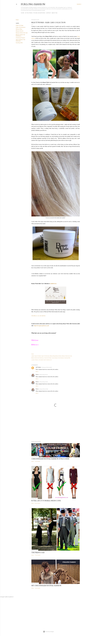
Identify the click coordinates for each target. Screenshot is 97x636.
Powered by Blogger (49, 631)
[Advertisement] (55, 427)
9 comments (37, 461)
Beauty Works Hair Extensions (20, 35)
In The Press (29, 13)
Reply (37, 371)
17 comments (37, 555)
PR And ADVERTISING (39, 13)
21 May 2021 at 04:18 (43, 381)
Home (22, 13)
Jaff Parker (38, 367)
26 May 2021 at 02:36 (43, 389)
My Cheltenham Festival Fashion (46, 585)
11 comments (37, 588)
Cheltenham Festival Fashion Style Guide (50, 459)
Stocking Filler (19, 42)
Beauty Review (19, 31)
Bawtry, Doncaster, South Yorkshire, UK (43, 359)
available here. (53, 283)
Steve (37, 374)
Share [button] (17, 19)
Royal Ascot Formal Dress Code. (46, 500)
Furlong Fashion (33, 4)
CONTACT (48, 13)
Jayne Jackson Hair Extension (20, 40)
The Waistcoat (38, 552)
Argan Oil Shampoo (20, 27)
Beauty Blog (19, 29)
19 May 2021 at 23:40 (43, 374)
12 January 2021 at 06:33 (47, 367)
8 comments (37, 503)
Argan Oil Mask (19, 25)
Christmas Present (20, 37)
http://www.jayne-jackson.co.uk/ (41, 325)
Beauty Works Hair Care (22, 32)
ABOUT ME (54, 13)
